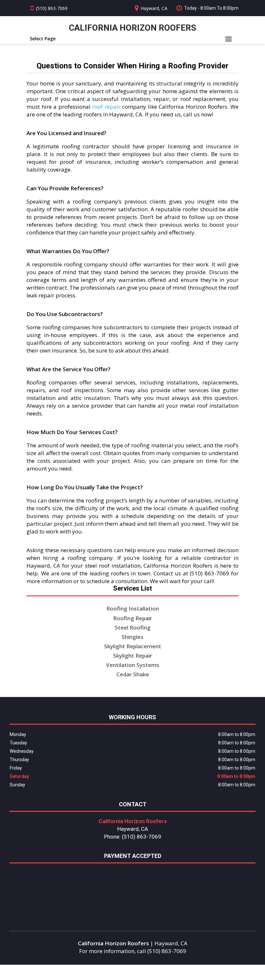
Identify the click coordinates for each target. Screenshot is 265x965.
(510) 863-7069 (52, 8)
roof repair (106, 106)
